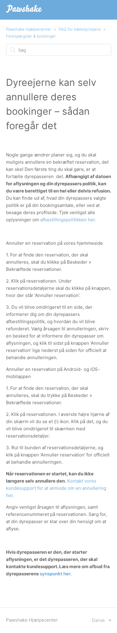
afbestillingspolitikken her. (68, 220)
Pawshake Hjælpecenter (28, 29)
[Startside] (24, 13)
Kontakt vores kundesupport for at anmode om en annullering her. (56, 488)
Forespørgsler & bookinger (31, 36)
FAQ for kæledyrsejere (79, 29)
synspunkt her (55, 574)
